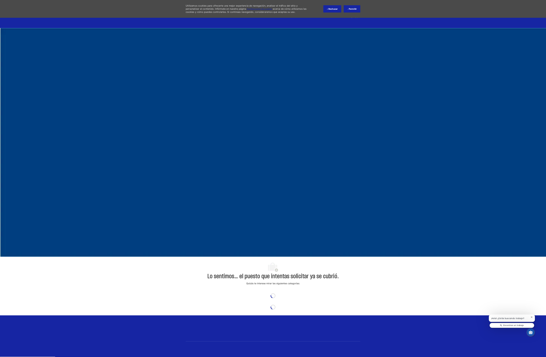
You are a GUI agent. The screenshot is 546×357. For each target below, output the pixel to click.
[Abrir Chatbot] (530, 332)
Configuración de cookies (259, 9)
